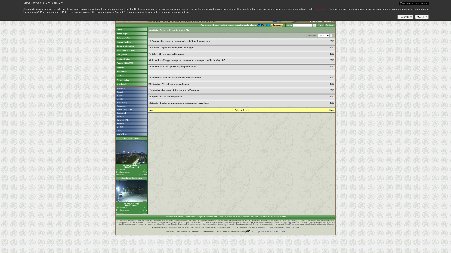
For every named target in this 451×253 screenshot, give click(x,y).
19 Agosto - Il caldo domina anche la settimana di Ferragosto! (179, 103)
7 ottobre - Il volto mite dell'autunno (166, 54)
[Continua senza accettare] (414, 3)
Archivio (153, 30)
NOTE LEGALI (279, 232)
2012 (186, 30)
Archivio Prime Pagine (171, 30)
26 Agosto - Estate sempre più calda (166, 96)
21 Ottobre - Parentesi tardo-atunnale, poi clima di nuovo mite (179, 41)
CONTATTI (254, 232)
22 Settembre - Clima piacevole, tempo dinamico (173, 66)
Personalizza (405, 17)
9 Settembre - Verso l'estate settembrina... (169, 84)
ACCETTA (422, 17)
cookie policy (320, 9)
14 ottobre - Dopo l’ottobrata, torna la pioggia (171, 47)
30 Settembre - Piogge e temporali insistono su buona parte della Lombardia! (187, 60)
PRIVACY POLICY (266, 232)
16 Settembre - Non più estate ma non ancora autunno (175, 77)
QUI (290, 224)
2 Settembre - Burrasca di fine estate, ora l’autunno (174, 90)
